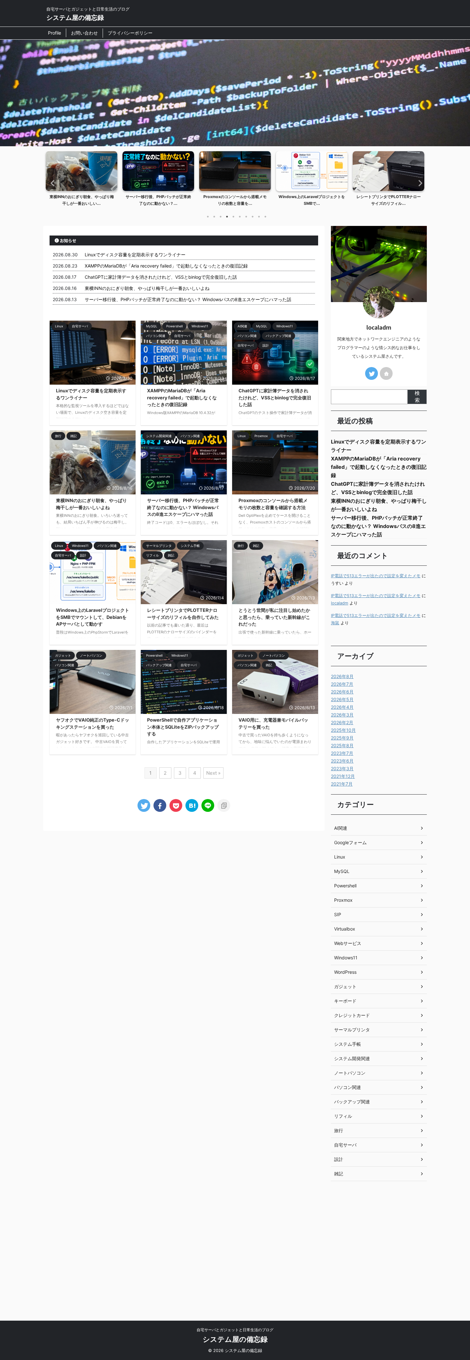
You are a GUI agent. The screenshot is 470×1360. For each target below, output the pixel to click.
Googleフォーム (350, 842)
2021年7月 (342, 784)
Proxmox (343, 900)
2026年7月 (342, 684)
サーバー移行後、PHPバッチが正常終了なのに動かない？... (158, 200)
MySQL (341, 871)
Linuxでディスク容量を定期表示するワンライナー (135, 254)
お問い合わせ (84, 33)
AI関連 (340, 828)
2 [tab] (214, 216)
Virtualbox (344, 929)
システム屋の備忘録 (75, 17)
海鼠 (335, 622)
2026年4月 (342, 707)
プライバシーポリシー (130, 33)
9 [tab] (259, 216)
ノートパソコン (349, 1073)
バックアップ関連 (352, 1101)
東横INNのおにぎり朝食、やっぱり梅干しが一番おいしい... (82, 200)
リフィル (343, 1116)
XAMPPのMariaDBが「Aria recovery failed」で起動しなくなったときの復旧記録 (166, 265)
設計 (338, 1159)
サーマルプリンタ (352, 1029)
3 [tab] (220, 216)
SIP (337, 914)
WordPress (345, 972)
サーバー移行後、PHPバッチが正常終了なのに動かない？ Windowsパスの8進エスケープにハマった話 (188, 299)
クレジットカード (352, 1015)
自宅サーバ (345, 1145)
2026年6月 (342, 691)
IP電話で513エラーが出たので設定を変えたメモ (375, 575)
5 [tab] (233, 216)
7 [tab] (246, 216)
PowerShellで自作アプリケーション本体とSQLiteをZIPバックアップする (183, 726)
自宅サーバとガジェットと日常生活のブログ (235, 1329)
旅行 (338, 1130)
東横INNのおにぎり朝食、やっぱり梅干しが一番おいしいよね (147, 288)
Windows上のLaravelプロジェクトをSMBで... (311, 200)
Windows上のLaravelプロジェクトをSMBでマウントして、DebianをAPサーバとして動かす (92, 617)
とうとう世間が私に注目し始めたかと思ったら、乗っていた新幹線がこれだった (274, 617)
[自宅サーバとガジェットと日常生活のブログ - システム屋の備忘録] (191, 805)
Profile (54, 33)
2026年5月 (342, 699)
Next (418, 183)
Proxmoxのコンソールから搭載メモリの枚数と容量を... (235, 200)
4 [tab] (227, 216)
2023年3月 (342, 768)
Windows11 (345, 957)
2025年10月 (343, 730)
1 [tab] (208, 216)
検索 (417, 396)
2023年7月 (342, 753)
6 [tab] (240, 216)
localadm (339, 603)
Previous (52, 183)
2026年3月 (342, 714)
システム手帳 (347, 1044)
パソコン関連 (347, 1087)
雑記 (338, 1173)
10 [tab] (265, 216)
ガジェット (345, 986)
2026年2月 (342, 722)
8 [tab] (252, 216)
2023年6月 (342, 761)
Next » (213, 773)
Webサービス (347, 943)
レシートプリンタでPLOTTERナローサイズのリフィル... (388, 200)
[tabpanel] (81, 180)
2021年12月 (343, 776)
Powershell (345, 885)
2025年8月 (342, 745)
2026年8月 (342, 676)
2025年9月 (342, 737)
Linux (339, 857)
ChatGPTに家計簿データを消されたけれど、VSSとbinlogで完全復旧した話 (161, 277)
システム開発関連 (352, 1058)
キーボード (345, 1001)
